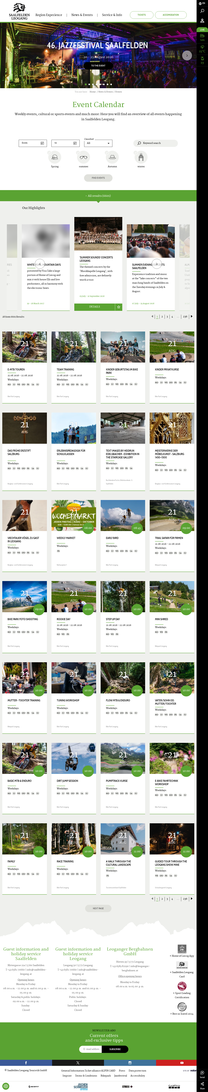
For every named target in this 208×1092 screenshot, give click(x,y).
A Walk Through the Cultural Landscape (118, 863)
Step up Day (113, 619)
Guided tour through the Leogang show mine (171, 863)
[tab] (202, 3)
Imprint (67, 1076)
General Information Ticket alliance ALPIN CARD (88, 1071)
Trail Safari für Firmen (169, 538)
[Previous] (40, 264)
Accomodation (171, 14)
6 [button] (104, 84)
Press (122, 1071)
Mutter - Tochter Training (24, 700)
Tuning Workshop (68, 700)
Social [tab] (202, 1077)
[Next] (187, 56)
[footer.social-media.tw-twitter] (78, 1063)
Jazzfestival (120, 1076)
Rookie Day (63, 619)
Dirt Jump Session (67, 781)
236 (185, 317)
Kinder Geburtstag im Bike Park (122, 371)
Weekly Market (66, 538)
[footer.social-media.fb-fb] (26, 1063)
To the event (98, 65)
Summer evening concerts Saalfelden (148, 266)
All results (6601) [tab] (99, 196)
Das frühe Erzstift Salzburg (19, 452)
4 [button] (96, 84)
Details (94, 307)
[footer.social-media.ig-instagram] (130, 1063)
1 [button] (85, 84)
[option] (98, 55)
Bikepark (106, 1076)
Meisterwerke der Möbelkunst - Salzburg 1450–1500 (169, 454)
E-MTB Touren (16, 369)
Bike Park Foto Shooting (23, 619)
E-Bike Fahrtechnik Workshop (166, 782)
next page (98, 908)
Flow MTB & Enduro (118, 700)
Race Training (65, 861)
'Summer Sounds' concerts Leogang (96, 259)
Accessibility (137, 1076)
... (178, 317)
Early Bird (112, 538)
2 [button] (89, 84)
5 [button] (100, 84)
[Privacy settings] (5, 1086)
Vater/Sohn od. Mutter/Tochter (165, 702)
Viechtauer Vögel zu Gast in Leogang (23, 539)
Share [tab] (202, 1088)
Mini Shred (161, 619)
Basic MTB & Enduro (20, 781)
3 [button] (92, 84)
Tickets (142, 14)
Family (11, 861)
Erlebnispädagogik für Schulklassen (71, 452)
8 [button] (111, 84)
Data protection (137, 1071)
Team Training (65, 369)
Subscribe (115, 1049)
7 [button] (107, 84)
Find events (98, 177)
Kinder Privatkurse (167, 369)
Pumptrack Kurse (117, 781)
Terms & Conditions (86, 1076)
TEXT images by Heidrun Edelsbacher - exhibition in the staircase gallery (122, 454)
